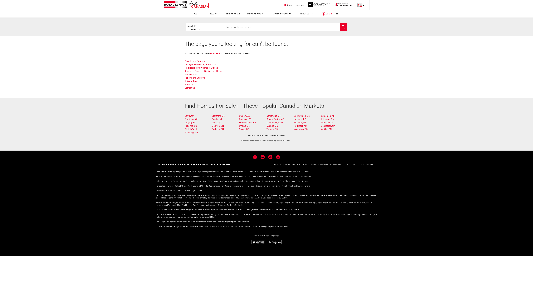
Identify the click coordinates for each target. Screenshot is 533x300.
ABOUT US (304, 14)
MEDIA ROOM (290, 164)
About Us (189, 84)
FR (337, 14)
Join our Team (191, 81)
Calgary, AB (244, 116)
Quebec (176, 172)
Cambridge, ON (273, 116)
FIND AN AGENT (233, 14)
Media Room (191, 74)
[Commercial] (343, 5)
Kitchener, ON (327, 119)
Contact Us (190, 88)
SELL (212, 14)
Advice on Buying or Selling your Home (203, 71)
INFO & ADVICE (254, 14)
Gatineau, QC (245, 119)
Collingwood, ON (302, 116)
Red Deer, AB (300, 126)
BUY (195, 14)
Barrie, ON (189, 116)
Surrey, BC (244, 129)
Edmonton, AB (328, 116)
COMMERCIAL (323, 164)
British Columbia (192, 172)
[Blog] (362, 5)
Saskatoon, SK (328, 126)
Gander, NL (217, 119)
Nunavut (306, 172)
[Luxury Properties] (319, 5)
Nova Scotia (275, 172)
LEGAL (346, 164)
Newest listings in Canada (193, 191)
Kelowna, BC (300, 119)
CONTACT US (279, 164)
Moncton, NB (300, 122)
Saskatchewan (213, 172)
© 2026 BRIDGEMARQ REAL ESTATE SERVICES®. (180, 164)
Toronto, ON (272, 129)
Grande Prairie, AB (275, 119)
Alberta (182, 172)
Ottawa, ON (244, 126)
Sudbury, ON (218, 129)
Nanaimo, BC (191, 126)
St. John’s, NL (191, 129)
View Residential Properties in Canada (168, 191)
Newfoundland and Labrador (242, 172)
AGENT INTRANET (336, 164)
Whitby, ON (326, 129)
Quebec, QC (272, 126)
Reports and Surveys (195, 78)
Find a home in (160, 172)
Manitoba (203, 172)
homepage (215, 54)
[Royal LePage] (186, 5)
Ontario (169, 172)
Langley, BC (190, 122)
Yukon (299, 172)
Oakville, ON (218, 126)
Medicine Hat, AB (247, 122)
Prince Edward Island (288, 172)
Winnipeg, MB (191, 132)
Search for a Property (195, 61)
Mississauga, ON (274, 122)
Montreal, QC (327, 122)
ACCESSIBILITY (371, 164)
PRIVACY (353, 164)
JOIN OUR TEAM (280, 14)
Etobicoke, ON (191, 119)
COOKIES (361, 164)
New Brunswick (225, 172)
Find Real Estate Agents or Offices (201, 68)
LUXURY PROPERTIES (309, 164)
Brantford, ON (218, 116)
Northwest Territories (261, 172)
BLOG (298, 164)
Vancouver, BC (301, 129)
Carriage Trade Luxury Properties (201, 64)
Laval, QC (216, 122)
